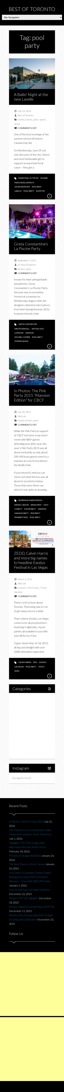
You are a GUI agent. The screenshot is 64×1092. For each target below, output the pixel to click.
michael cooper (22, 337)
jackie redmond (22, 187)
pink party (35, 513)
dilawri (44, 178)
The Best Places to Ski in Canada (27, 864)
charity (21, 119)
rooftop (40, 191)
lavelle (17, 191)
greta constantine (27, 324)
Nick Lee (22, 416)
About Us (21, 753)
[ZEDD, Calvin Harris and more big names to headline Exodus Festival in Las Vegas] (49, 676)
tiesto (41, 667)
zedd (16, 671)
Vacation (18, 592)
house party (30, 509)
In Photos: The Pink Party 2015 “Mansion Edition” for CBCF (32, 395)
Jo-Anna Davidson (27, 264)
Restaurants (26, 720)
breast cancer (21, 505)
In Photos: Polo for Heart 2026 (26, 821)
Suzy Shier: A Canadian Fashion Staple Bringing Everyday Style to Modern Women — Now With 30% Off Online (30, 877)
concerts (22, 587)
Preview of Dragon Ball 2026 (25, 855)
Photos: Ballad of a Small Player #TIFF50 (31, 906)
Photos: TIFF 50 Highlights (23, 898)
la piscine (18, 333)
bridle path (36, 505)
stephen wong (21, 341)
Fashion (20, 731)
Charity (20, 736)
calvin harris (24, 662)
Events (28, 119)
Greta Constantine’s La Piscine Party (31, 246)
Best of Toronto (32, 9)
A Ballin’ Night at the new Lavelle (31, 97)
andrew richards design (30, 500)
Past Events (33, 587)
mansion (29, 333)
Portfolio (21, 748)
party (35, 119)
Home (19, 697)
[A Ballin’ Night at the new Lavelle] (49, 196)
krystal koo (38, 329)
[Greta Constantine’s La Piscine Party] (49, 346)
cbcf (45, 505)
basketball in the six (28, 178)
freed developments (24, 183)
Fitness (23, 709)
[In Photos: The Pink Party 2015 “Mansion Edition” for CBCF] (49, 522)
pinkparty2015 (21, 517)
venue (17, 123)
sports (42, 119)
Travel (43, 587)
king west (37, 187)
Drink (22, 725)
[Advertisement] (32, 984)
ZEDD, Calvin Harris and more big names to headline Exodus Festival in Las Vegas (31, 560)
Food (19, 714)
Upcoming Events (25, 742)
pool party (28, 191)
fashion (21, 269)
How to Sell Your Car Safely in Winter (29, 889)
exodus (42, 662)
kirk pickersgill (22, 329)
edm (35, 662)
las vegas (19, 667)
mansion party (21, 513)
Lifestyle (21, 703)
